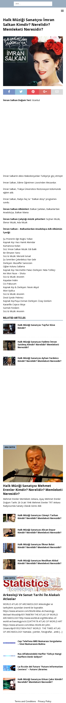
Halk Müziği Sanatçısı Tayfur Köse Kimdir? (36, 326)
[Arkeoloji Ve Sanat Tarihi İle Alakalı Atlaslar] (33, 583)
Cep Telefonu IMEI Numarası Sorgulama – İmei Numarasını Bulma (40, 642)
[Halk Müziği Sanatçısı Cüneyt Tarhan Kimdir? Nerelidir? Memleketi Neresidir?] (9, 518)
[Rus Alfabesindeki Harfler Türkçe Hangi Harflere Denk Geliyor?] (9, 654)
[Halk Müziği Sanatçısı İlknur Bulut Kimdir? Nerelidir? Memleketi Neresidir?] (9, 548)
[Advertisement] (33, 138)
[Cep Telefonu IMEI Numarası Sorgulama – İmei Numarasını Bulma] (9, 641)
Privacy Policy (44, 701)
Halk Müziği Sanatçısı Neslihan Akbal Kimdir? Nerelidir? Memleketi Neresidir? (39, 562)
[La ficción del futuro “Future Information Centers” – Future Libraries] (9, 668)
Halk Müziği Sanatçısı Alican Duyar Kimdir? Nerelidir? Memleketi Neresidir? (39, 531)
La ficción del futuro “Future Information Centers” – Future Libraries (40, 668)
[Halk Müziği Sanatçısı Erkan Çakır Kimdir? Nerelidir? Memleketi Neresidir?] (9, 684)
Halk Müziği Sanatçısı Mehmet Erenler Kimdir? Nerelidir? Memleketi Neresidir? (33, 490)
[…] (60, 631)
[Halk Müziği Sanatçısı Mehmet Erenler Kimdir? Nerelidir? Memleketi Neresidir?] (33, 463)
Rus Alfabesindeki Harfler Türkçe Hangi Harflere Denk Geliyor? (39, 655)
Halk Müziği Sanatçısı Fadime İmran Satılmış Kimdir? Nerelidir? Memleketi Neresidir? (38, 344)
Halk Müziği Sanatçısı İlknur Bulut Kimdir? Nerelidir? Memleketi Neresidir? (39, 546)
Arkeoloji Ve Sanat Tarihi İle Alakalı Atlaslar (31, 597)
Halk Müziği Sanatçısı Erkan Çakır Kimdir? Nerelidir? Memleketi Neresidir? (40, 680)
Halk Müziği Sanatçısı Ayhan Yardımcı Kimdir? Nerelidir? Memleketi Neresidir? (39, 359)
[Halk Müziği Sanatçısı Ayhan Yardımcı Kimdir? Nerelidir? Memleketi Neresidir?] (9, 361)
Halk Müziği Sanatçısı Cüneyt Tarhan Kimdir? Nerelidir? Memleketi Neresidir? (39, 516)
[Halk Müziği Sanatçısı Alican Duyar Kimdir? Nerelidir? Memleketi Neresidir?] (9, 532)
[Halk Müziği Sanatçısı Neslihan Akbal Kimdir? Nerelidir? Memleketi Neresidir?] (9, 564)
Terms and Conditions (25, 701)
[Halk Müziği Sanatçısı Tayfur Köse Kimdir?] (9, 329)
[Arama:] (33, 3)
